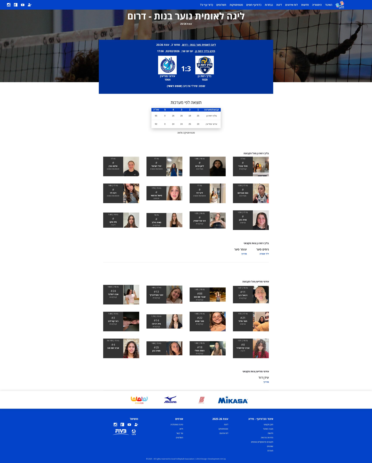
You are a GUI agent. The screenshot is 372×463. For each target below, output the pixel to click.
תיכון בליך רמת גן (205, 51)
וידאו (181, 428)
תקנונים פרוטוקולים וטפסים (262, 441)
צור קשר (179, 433)
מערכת (270, 450)
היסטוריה (317, 5)
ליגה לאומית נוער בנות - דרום (199, 44)
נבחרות (269, 5)
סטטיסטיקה (223, 428)
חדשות (305, 5)
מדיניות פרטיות (267, 437)
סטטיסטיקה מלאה (186, 132)
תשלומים (221, 5)
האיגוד (328, 5)
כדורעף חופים (253, 5)
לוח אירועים (291, 5)
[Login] (29, 5)
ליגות (279, 5)
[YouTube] (22, 5)
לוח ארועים (224, 433)
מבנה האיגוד (268, 428)
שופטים (270, 446)
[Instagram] (8, 5)
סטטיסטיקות (236, 5)
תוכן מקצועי (268, 424)
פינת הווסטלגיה (176, 424)
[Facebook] (15, 5)
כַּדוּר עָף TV (206, 5)
